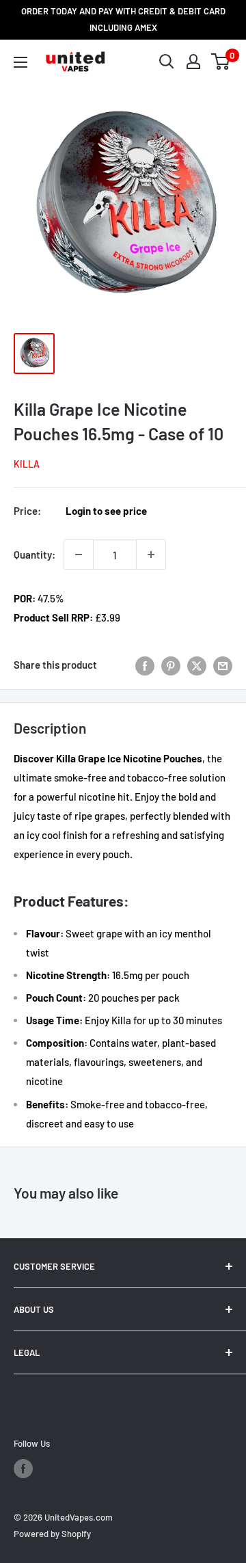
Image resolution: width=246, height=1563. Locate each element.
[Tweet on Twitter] (196, 664)
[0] (221, 61)
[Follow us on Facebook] (23, 1468)
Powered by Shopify (52, 1533)
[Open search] (166, 61)
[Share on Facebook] (144, 664)
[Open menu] (20, 62)
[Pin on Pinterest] (170, 664)
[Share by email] (222, 664)
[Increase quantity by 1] (151, 554)
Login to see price (106, 511)
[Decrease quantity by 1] (78, 554)
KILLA (27, 464)
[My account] (193, 61)
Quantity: (34, 554)
